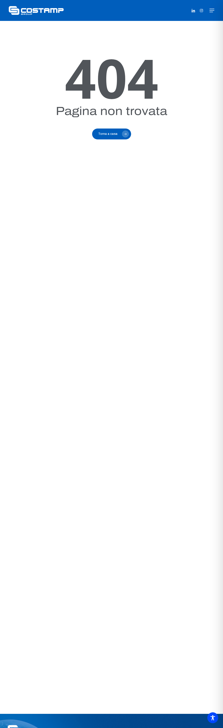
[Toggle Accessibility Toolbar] (213, 718)
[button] (211, 10)
